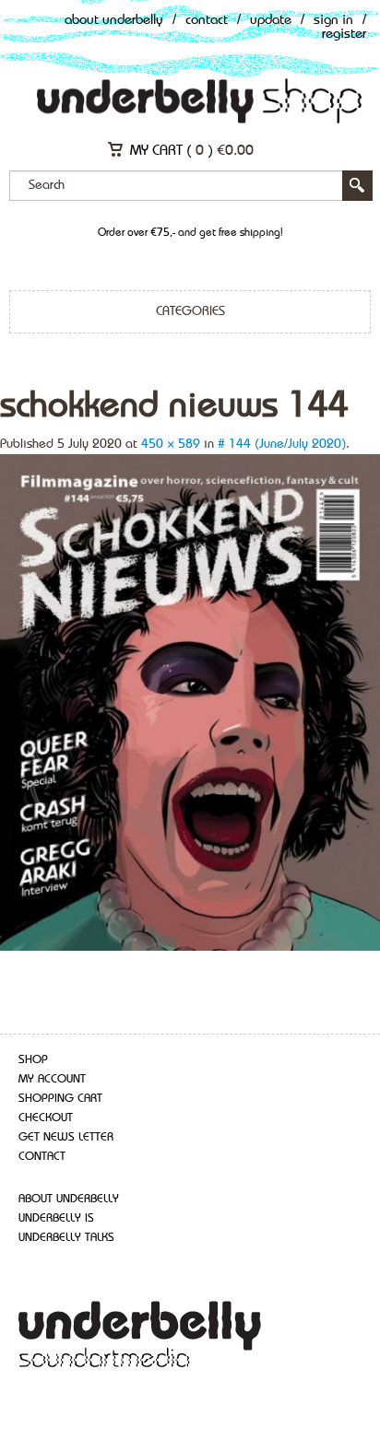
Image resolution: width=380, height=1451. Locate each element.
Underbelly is (56, 1218)
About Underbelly (114, 21)
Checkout (45, 1118)
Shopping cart (60, 1099)
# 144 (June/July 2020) (282, 444)
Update (270, 21)
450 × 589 (170, 444)
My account (52, 1079)
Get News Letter (65, 1137)
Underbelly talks (66, 1238)
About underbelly (68, 1199)
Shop (33, 1060)
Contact (206, 21)
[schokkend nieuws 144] (190, 701)
